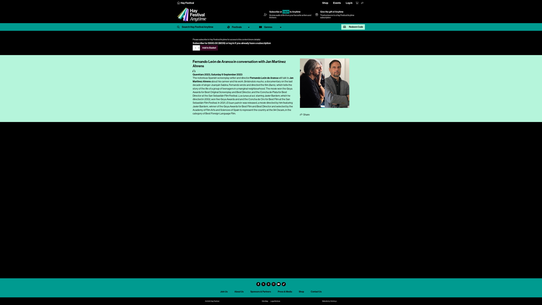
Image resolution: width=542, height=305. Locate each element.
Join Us (224, 291)
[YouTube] (278, 283)
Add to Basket (209, 47)
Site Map (265, 301)
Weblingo (333, 301)
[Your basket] (357, 3)
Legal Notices (275, 301)
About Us (239, 291)
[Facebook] (258, 283)
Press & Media (285, 291)
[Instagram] (273, 283)
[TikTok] (283, 283)
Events (337, 3)
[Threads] (268, 283)
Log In (286, 11)
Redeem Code (355, 27)
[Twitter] (263, 283)
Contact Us (316, 291)
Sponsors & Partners (260, 291)
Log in (349, 3)
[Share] (362, 3)
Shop (325, 3)
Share (306, 114)
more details (254, 39)
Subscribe (274, 11)
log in (231, 43)
